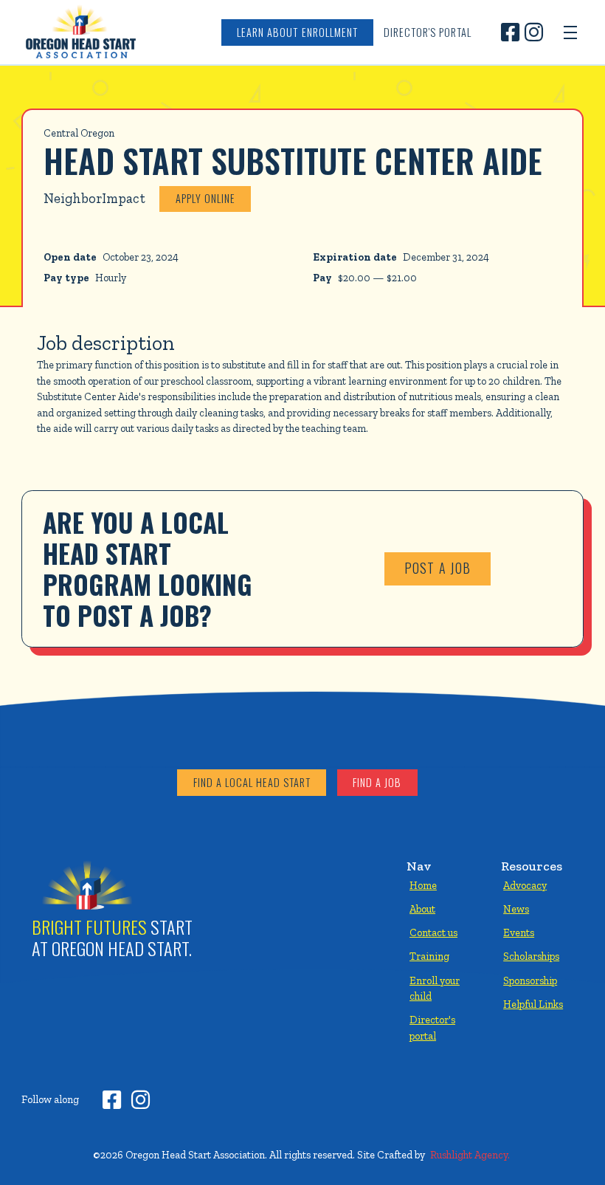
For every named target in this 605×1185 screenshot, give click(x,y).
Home (423, 885)
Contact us (433, 932)
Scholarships (531, 956)
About (422, 909)
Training (429, 956)
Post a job (437, 567)
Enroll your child (434, 988)
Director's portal (432, 1028)
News (516, 909)
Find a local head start (252, 782)
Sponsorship (530, 980)
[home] (80, 32)
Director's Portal (427, 32)
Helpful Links (533, 1004)
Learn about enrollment (297, 32)
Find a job (377, 782)
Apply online (205, 198)
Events (518, 932)
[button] (570, 32)
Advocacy (525, 885)
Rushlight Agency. (470, 1154)
